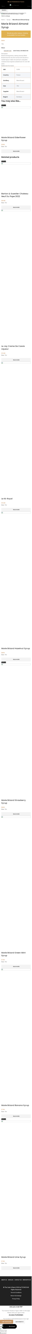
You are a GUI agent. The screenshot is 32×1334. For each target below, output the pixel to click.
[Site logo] (16, 6)
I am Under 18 (19, 1321)
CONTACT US (18, 1280)
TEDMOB (24, 1287)
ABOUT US (4, 1280)
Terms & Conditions (16, 1292)
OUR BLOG (10, 1280)
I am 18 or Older (6, 1321)
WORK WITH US (27, 1280)
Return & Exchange (16, 1295)
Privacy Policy (16, 1298)
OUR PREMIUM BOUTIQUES (16, 2)
